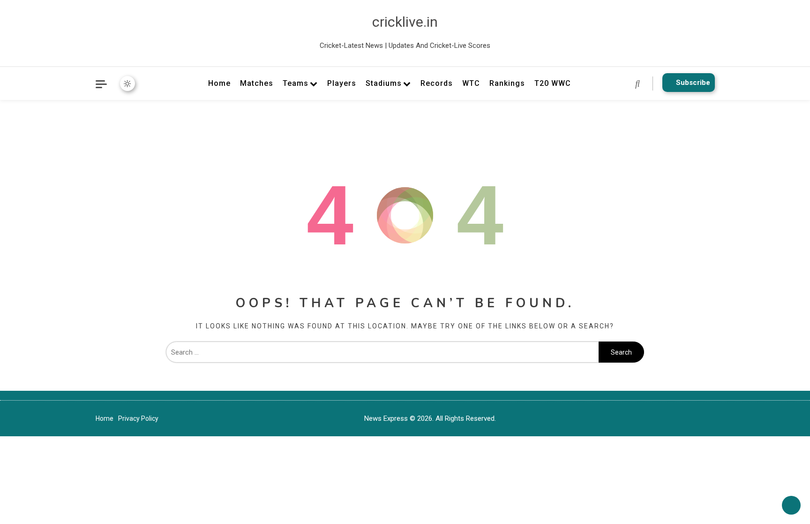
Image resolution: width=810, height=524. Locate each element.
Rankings (507, 83)
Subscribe (693, 82)
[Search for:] (382, 352)
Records (436, 83)
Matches (256, 83)
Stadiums (384, 83)
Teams (295, 83)
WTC (471, 83)
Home (219, 83)
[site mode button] (127, 83)
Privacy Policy (138, 418)
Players (341, 83)
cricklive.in (405, 22)
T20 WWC (552, 83)
